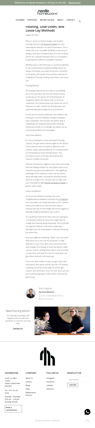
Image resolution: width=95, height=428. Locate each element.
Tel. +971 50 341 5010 (11, 391)
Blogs (28, 385)
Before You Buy (47, 20)
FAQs (28, 389)
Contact (70, 20)
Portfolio (32, 20)
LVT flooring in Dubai (49, 44)
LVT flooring (63, 199)
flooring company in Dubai (54, 183)
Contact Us (18, 329)
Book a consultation (11, 408)
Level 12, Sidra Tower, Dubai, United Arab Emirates (12, 382)
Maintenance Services (31, 393)
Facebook (50, 382)
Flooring (20, 20)
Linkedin (49, 385)
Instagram (50, 378)
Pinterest (50, 389)
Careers (29, 382)
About (60, 20)
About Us (29, 378)
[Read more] (74, 2)
